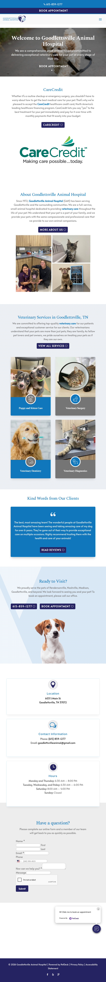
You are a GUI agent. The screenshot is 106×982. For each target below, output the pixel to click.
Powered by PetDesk (58, 964)
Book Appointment (53, 10)
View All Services (51, 345)
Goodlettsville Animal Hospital (46, 201)
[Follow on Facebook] (47, 974)
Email (20, 853)
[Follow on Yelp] (53, 974)
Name (20, 841)
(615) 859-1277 (57, 738)
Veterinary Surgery (75, 408)
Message (21, 872)
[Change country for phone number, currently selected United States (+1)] (19, 861)
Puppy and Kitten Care (31, 408)
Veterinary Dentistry (30, 471)
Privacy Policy (77, 964)
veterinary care (70, 208)
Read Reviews (51, 550)
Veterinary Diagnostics (75, 471)
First (43, 845)
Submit (22, 888)
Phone (19, 857)
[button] (96, 929)
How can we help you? (29, 868)
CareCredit (43, 104)
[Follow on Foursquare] (58, 974)
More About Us (51, 229)
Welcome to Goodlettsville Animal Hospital (53, 41)
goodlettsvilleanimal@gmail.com (56, 742)
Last (43, 849)
